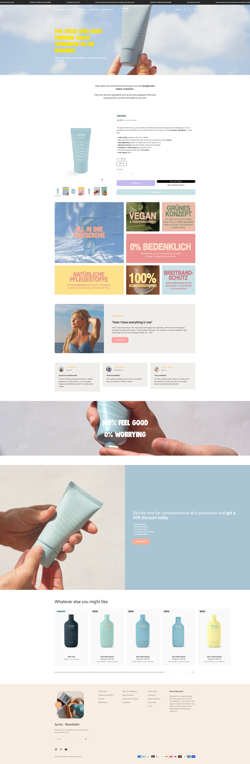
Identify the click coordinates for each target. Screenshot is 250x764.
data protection (128, 695)
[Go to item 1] (58, 191)
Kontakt (101, 699)
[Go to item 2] (65, 191)
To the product (156, 192)
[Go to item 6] (97, 191)
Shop (69, 9)
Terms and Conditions (130, 699)
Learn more (120, 340)
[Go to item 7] (105, 191)
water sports (152, 691)
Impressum (126, 702)
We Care (80, 9)
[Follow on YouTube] (66, 749)
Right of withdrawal (129, 691)
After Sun (71, 657)
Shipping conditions (105, 695)
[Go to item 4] (81, 191)
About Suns (94, 9)
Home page (59, 9)
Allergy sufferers (154, 699)
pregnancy (152, 695)
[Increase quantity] (131, 174)
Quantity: (120, 169)
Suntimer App (107, 9)
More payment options (176, 185)
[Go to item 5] (89, 191)
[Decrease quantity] (119, 174)
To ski (150, 706)
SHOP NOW (141, 541)
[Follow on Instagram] (56, 749)
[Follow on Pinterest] (61, 749)
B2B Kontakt (102, 702)
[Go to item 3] (73, 191)
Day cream (152, 702)
